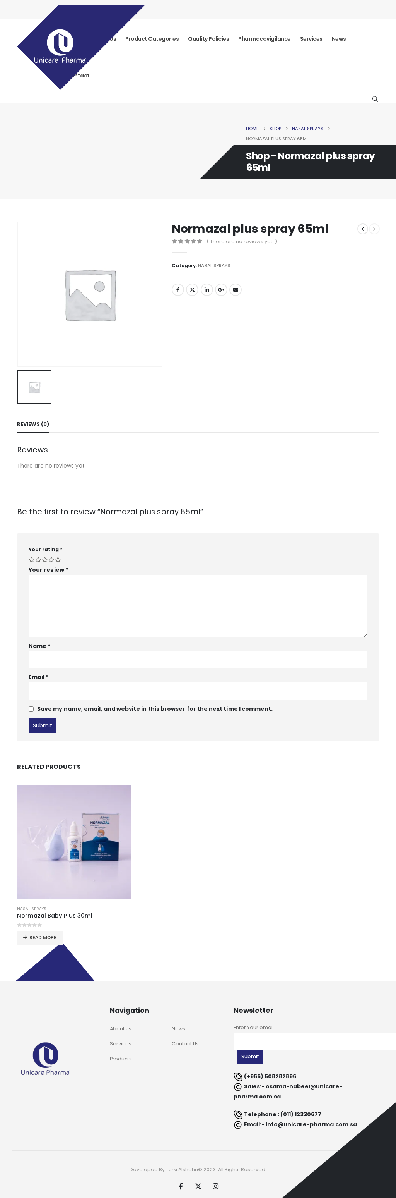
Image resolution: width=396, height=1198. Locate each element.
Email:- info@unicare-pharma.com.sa (300, 1124)
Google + (221, 290)
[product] (74, 842)
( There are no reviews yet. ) (242, 241)
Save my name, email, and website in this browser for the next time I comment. (155, 709)
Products (121, 1058)
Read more (42, 937)
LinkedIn (207, 290)
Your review (48, 570)
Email (235, 290)
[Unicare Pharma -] (81, 48)
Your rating (46, 549)
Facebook (178, 290)
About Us (120, 1028)
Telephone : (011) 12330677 (282, 1114)
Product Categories (152, 39)
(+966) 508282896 (270, 1076)
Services (311, 39)
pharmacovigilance (264, 39)
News (339, 39)
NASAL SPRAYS (214, 265)
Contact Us (185, 1043)
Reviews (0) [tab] (33, 424)
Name (39, 646)
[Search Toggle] (375, 99)
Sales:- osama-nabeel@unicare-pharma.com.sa (288, 1091)
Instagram (215, 1186)
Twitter (192, 290)
